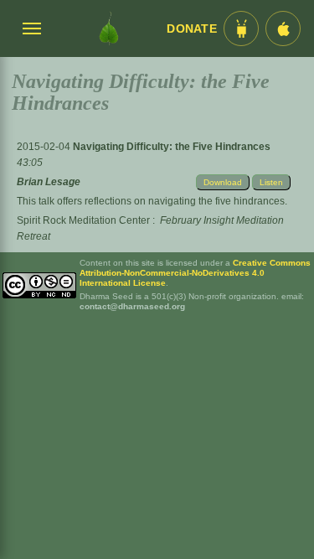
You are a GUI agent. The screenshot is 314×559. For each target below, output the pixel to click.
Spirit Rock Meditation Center (83, 220)
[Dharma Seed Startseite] (108, 28)
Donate (192, 29)
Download (222, 182)
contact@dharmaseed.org (132, 306)
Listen (271, 182)
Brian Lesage (48, 182)
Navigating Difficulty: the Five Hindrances (171, 147)
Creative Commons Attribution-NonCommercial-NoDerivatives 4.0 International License (195, 272)
